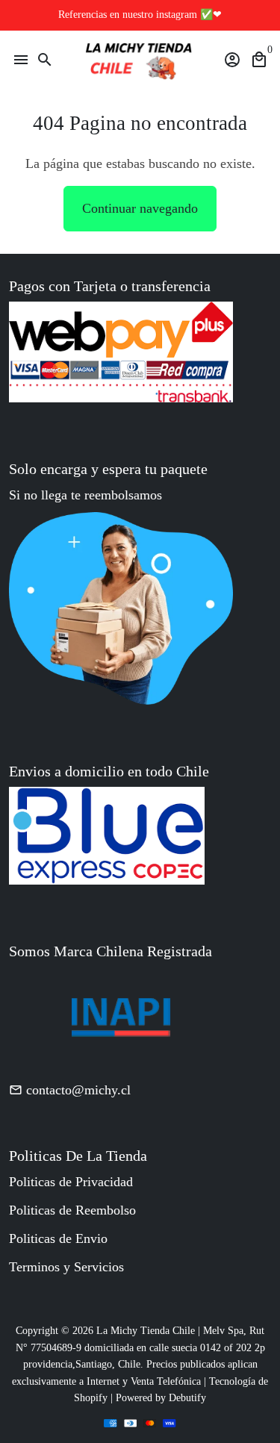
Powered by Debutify (161, 1397)
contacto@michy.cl (70, 1089)
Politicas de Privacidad (71, 1181)
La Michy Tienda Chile (145, 1330)
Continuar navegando (140, 208)
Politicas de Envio (58, 1238)
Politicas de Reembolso (72, 1210)
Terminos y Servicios (66, 1266)
